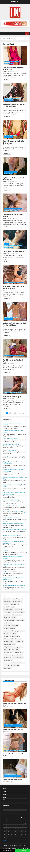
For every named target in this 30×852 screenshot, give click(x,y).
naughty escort (19, 647)
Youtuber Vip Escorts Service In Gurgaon (15, 718)
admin (5, 71)
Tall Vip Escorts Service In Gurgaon (15, 239)
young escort (7, 668)
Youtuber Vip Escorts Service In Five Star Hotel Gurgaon (15, 692)
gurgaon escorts (20, 631)
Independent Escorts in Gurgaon (11, 317)
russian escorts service (10, 663)
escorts (14, 617)
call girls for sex (14, 604)
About (4, 791)
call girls (6, 604)
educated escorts (17, 615)
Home (4, 789)
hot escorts (18, 639)
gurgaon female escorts (10, 633)
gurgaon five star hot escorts (12, 636)
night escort (7, 649)
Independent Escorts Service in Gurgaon (12, 98)
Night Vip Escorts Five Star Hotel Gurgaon (14, 456)
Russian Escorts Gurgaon (9, 282)
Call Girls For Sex (7, 750)
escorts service (20, 620)
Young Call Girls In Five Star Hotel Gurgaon (14, 506)
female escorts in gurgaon (11, 625)
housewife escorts (9, 641)
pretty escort (7, 657)
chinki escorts (7, 612)
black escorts (7, 601)
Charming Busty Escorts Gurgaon (12, 500)
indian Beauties (13, 774)
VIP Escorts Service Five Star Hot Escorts (12, 776)
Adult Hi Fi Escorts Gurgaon (10, 450)
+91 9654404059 (8, 850)
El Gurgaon (6, 210)
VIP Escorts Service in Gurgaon (18, 750)
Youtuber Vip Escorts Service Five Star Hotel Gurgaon (15, 742)
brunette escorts (17, 601)
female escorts (8, 623)
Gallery (4, 797)
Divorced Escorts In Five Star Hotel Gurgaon (15, 512)
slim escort (21, 663)
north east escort (8, 652)
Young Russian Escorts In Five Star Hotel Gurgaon (15, 55)
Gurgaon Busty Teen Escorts (11, 444)
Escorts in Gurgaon (8, 392)
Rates (4, 800)
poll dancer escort (17, 655)
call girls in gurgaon (9, 607)
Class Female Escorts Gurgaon (10, 172)
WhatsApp (23, 850)
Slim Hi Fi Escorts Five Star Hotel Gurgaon (15, 348)
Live (27, 33)
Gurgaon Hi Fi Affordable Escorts (12, 535)
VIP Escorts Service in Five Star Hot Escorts (13, 245)
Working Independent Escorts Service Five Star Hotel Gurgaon (15, 92)
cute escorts (7, 615)
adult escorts (7, 599)
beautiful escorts (17, 599)
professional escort (18, 657)
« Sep (4, 840)
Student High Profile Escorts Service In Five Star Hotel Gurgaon (15, 311)
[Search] (22, 33)
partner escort (19, 652)
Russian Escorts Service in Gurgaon (11, 61)
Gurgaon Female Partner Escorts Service (14, 585)
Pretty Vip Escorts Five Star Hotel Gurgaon (14, 529)
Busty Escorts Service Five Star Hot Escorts (13, 208)
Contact (5, 794)
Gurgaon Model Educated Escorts (12, 518)
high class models (8, 639)
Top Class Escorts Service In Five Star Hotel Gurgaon (15, 166)
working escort (15, 665)
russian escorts (8, 660)
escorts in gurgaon (9, 620)
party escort (7, 655)
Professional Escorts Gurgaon (15, 385)
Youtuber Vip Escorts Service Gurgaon (15, 768)
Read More (7, 79)
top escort (6, 665)
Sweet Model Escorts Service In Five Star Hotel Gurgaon (15, 274)
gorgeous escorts (8, 631)
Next (22, 413)
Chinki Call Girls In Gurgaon (10, 438)
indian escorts (19, 641)
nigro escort (15, 649)
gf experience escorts (9, 628)
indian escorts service (9, 644)
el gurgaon (7, 617)
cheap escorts (19, 609)
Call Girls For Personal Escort (10, 724)
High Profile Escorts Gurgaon (10, 135)
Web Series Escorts (8, 63)
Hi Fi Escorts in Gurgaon (9, 355)
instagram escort (8, 647)
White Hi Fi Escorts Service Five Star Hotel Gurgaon (15, 129)
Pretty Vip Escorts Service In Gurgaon (13, 523)
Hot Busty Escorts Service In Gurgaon (13, 572)
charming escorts (8, 609)
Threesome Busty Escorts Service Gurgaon (15, 203)
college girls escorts (18, 612)
